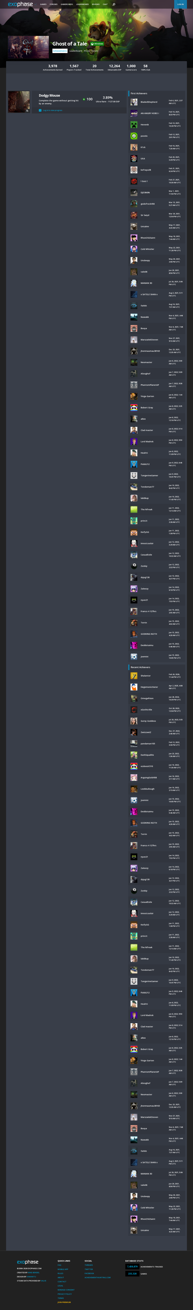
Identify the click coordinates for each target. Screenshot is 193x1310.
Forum (95, 51)
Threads (89, 1265)
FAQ (59, 1265)
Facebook (89, 1273)
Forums (54, 4)
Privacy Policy (65, 1294)
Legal (60, 1285)
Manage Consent (66, 1289)
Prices (87, 51)
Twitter (89, 1269)
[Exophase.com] (22, 4)
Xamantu (31, 1276)
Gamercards (67, 4)
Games (43, 4)
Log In (180, 4)
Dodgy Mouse (49, 95)
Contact (62, 1281)
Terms (61, 1298)
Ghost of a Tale (69, 43)
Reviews (96, 4)
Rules (60, 1273)
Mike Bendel (34, 1272)
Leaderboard (82, 4)
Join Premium (64, 1302)
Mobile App (63, 1269)
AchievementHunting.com (98, 1277)
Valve (43, 1280)
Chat (105, 4)
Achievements (60, 51)
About (61, 1277)
